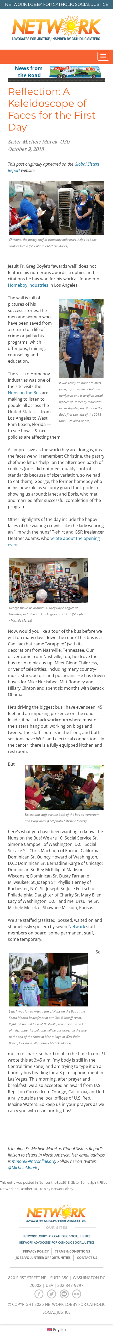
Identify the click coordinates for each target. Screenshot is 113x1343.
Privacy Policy (36, 1251)
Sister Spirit (80, 1182)
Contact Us (87, 1257)
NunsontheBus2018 (54, 1182)
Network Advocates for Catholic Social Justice (56, 1242)
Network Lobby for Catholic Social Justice (56, 1236)
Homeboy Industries (28, 285)
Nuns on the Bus (24, 393)
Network (76, 926)
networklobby (62, 1188)
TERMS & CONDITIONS (72, 1251)
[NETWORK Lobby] (56, 29)
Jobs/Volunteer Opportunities (43, 1257)
